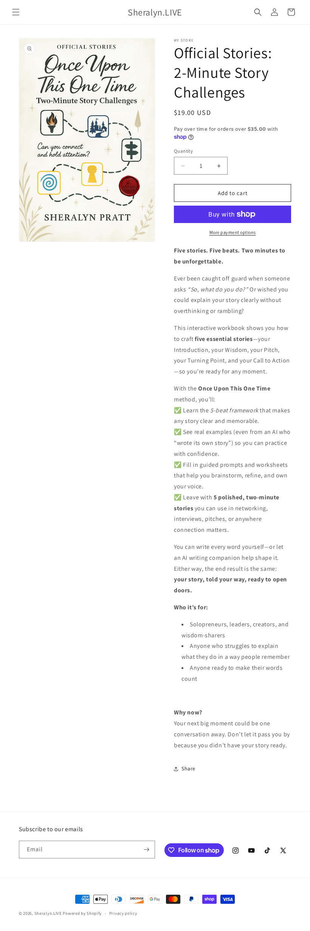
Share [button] (188, 768)
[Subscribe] (146, 849)
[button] (16, 12)
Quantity (183, 151)
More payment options (232, 232)
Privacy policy (123, 913)
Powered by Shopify (82, 913)
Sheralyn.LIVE (48, 913)
